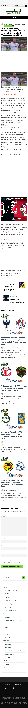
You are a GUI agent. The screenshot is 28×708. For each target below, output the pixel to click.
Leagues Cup (8, 604)
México (5, 587)
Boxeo (5, 660)
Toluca (11, 275)
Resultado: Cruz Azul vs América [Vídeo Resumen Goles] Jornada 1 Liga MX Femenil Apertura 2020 (11, 287)
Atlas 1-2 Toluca (17, 271)
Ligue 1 (7, 627)
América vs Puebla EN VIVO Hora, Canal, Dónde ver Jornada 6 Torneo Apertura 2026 (12, 483)
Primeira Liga (8, 634)
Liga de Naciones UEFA (11, 654)
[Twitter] (4, 6)
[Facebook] (2, 6)
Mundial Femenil (9, 647)
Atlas (10, 271)
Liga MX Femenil (9, 594)
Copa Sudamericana (10, 610)
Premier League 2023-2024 (13, 620)
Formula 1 (6, 664)
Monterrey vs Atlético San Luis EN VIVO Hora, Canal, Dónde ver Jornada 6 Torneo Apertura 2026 (13, 341)
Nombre (3, 538)
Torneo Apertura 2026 (11, 590)
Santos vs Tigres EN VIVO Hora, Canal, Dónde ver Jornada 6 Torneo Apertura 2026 (12, 435)
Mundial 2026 (8, 644)
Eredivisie (7, 637)
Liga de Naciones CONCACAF (13, 651)
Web (2, 552)
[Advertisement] (14, 62)
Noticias (7, 597)
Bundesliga (8, 630)
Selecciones (6, 640)
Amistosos (8, 657)
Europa (5, 614)
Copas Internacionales (9, 600)
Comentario (4, 516)
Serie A (7, 624)
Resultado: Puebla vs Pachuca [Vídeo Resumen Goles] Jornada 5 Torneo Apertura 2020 (17, 299)
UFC (4, 667)
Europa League (9, 607)
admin (10, 24)
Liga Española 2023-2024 (12, 617)
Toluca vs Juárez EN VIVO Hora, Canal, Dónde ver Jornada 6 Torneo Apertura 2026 (14, 388)
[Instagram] (7, 6)
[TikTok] (6, 6)
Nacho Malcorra (9, 273)
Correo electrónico (5, 545)
